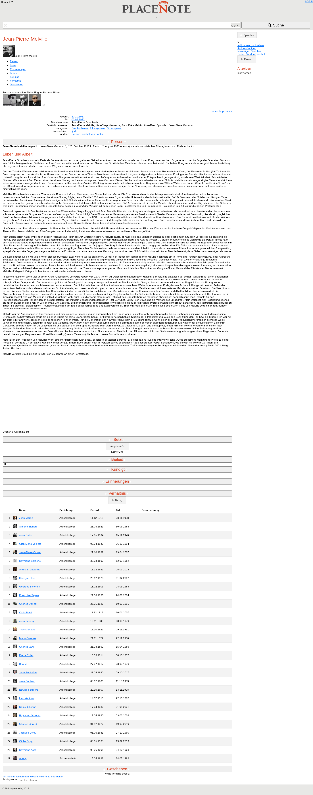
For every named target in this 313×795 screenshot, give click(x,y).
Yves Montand (27, 629)
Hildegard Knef (27, 578)
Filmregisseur (97, 128)
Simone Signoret (28, 526)
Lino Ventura (26, 698)
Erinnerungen (18, 69)
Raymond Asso (27, 749)
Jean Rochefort (28, 672)
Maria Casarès (27, 638)
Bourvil (23, 663)
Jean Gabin (25, 535)
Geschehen (16, 84)
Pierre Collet (26, 655)
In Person (246, 59)
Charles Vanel (27, 646)
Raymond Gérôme (29, 715)
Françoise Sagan (29, 595)
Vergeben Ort (117, 446)
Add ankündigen (246, 48)
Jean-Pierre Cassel (30, 552)
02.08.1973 (78, 119)
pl (223, 111)
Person (14, 61)
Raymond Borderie (30, 560)
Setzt (13, 65)
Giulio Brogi (25, 741)
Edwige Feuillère (28, 689)
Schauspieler (114, 128)
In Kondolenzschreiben (250, 45)
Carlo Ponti (25, 612)
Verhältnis (15, 80)
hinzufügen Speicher (249, 51)
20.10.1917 (78, 116)
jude (74, 131)
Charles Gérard (28, 723)
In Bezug (117, 500)
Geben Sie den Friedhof (251, 54)
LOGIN (309, 1)
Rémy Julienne (27, 706)
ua (230, 111)
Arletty (22, 758)
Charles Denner (28, 603)
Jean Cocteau (27, 681)
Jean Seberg (26, 621)
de (212, 111)
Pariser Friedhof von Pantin (87, 133)
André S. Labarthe (29, 569)
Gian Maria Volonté (30, 543)
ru (227, 111)
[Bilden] (44, 105)
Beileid (14, 73)
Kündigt (14, 76)
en (216, 111)
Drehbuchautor (80, 128)
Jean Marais (26, 517)
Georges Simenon (29, 586)
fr (220, 111)
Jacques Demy (27, 732)
